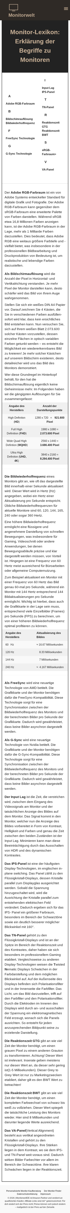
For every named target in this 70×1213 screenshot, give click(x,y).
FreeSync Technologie (20, 138)
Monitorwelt (21, 15)
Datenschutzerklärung (27, 1194)
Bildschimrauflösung (19, 119)
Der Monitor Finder (52, 1191)
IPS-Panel (48, 92)
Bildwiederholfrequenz (20, 123)
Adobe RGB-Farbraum (20, 103)
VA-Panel (48, 169)
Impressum (45, 1194)
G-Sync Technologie (19, 153)
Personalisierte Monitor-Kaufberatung (23, 1191)
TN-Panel (48, 107)
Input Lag (48, 87)
